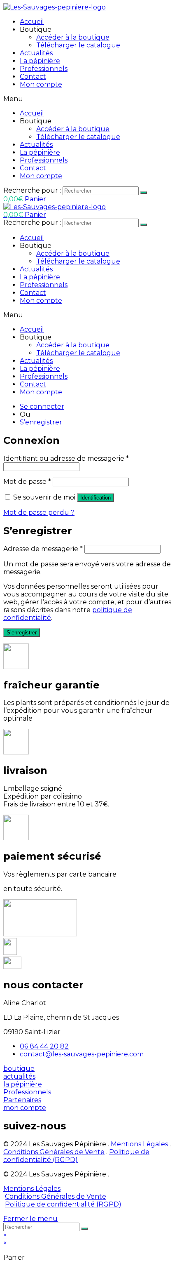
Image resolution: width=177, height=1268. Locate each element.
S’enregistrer (41, 422)
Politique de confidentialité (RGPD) (76, 1156)
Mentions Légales (139, 1144)
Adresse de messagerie (43, 549)
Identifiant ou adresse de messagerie (66, 458)
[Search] (143, 192)
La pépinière (40, 61)
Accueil (32, 22)
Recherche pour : (32, 190)
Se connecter (42, 406)
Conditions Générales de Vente (54, 1152)
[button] (19, 1068)
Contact (33, 76)
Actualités (36, 53)
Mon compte (41, 84)
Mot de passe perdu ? (39, 512)
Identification (95, 498)
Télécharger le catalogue (78, 45)
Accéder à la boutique (72, 37)
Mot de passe (27, 482)
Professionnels (44, 69)
